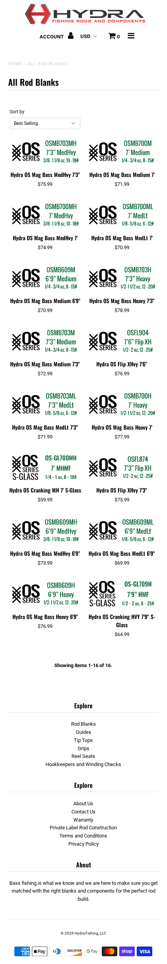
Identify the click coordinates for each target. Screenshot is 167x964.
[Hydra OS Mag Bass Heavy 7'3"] (122, 278)
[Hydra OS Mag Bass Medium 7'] (122, 151)
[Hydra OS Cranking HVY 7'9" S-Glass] (122, 594)
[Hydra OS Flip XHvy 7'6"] (122, 341)
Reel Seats (83, 756)
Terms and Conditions (83, 836)
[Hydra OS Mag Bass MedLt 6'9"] (122, 530)
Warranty (83, 820)
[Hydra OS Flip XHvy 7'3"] (122, 467)
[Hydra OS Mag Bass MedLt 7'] (122, 215)
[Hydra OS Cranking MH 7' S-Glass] (45, 467)
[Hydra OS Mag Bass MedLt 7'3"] (45, 404)
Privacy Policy (83, 844)
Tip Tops (83, 740)
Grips (83, 748)
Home (15, 63)
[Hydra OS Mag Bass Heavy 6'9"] (45, 594)
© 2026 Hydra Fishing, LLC (83, 933)
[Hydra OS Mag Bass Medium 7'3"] (45, 341)
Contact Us (83, 812)
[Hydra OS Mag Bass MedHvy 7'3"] (45, 151)
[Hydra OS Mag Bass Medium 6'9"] (45, 278)
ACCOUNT (52, 37)
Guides (83, 732)
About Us (83, 803)
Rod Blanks (83, 724)
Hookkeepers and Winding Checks (83, 764)
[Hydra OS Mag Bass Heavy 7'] (122, 404)
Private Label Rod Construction (83, 827)
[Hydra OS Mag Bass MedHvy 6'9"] (45, 530)
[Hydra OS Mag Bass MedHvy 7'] (45, 215)
